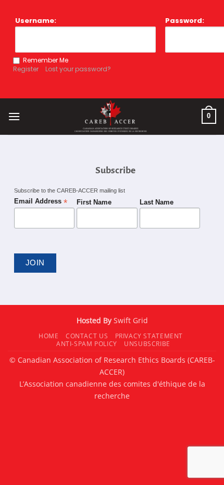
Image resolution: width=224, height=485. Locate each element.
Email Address (40, 201)
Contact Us (87, 335)
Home (48, 335)
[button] (14, 116)
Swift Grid (129, 320)
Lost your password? (78, 69)
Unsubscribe (147, 343)
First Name (94, 202)
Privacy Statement (149, 335)
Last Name (156, 202)
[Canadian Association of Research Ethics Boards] (111, 116)
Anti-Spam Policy (86, 343)
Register (26, 69)
